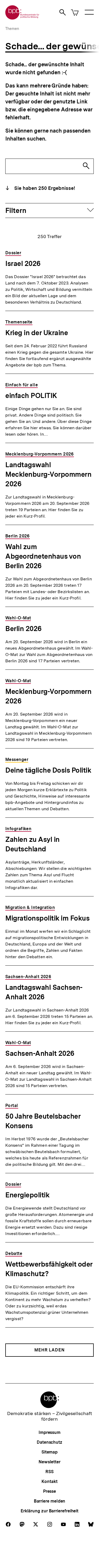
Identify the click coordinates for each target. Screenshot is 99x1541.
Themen (12, 29)
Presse (49, 1491)
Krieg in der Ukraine (36, 333)
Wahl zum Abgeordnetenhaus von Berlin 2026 (43, 556)
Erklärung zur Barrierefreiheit (49, 1510)
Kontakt (49, 1481)
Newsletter (49, 1461)
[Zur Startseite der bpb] (22, 18)
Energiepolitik (27, 1195)
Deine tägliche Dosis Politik (48, 770)
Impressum (49, 1432)
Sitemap (49, 1452)
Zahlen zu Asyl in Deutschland (32, 844)
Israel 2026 (23, 263)
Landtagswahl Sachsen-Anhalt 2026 (44, 992)
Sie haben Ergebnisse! (44, 188)
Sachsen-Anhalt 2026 (39, 1053)
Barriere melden (49, 1501)
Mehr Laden (49, 1349)
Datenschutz (49, 1442)
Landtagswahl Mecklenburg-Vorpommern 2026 (48, 474)
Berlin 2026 (23, 628)
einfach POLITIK (31, 395)
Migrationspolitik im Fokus (47, 918)
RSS (49, 1471)
